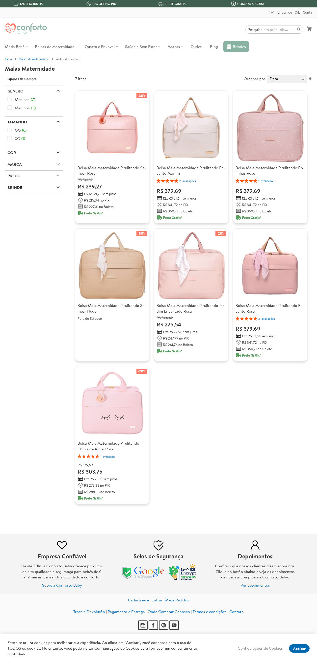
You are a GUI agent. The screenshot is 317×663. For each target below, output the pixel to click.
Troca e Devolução (89, 611)
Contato (236, 611)
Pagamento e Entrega (126, 611)
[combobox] (274, 29)
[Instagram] (143, 628)
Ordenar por (254, 78)
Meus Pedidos (177, 600)
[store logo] (26, 28)
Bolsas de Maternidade (34, 59)
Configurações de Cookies (260, 648)
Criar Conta (303, 12)
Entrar (282, 12)
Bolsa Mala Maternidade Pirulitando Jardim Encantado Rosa (191, 308)
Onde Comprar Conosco (169, 611)
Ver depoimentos (255, 585)
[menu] (158, 46)
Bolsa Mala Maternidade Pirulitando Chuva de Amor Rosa (108, 446)
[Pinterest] (163, 628)
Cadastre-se (138, 600)
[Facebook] (153, 628)
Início (8, 59)
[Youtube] (174, 628)
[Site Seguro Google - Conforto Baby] (144, 579)
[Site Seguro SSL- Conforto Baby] (182, 579)
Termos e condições (210, 611)
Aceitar (299, 648)
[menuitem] (15, 46)
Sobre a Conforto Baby (62, 585)
